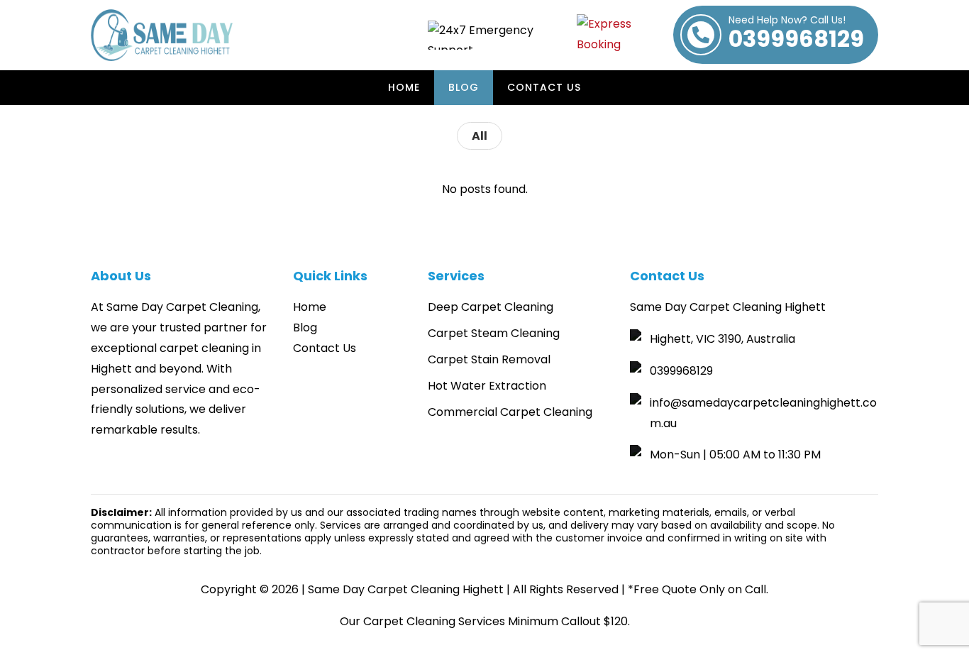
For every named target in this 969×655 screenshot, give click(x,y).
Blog (463, 87)
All (479, 136)
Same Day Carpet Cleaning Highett (406, 589)
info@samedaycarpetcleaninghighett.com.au (763, 413)
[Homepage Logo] (162, 35)
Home (404, 87)
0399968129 (796, 35)
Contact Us (544, 87)
